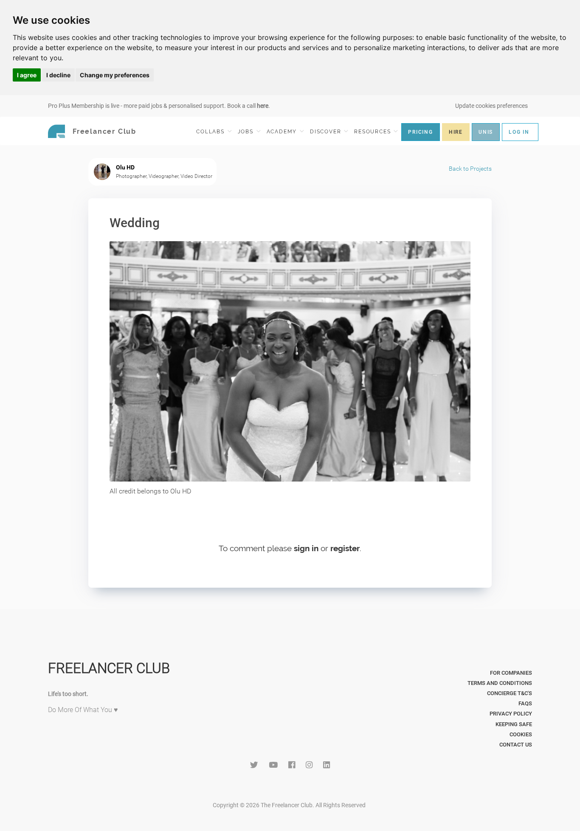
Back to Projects (470, 168)
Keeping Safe (514, 724)
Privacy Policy (511, 713)
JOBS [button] (247, 132)
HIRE (456, 132)
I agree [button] (27, 75)
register (345, 548)
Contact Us (515, 744)
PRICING (420, 132)
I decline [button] (58, 75)
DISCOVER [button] (326, 132)
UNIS (486, 132)
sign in (306, 548)
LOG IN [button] (519, 132)
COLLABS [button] (211, 132)
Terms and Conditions (499, 683)
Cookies (521, 734)
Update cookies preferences (491, 105)
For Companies (511, 673)
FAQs (525, 703)
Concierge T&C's (509, 693)
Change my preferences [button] (114, 75)
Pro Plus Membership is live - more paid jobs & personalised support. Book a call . (159, 105)
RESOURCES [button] (373, 132)
